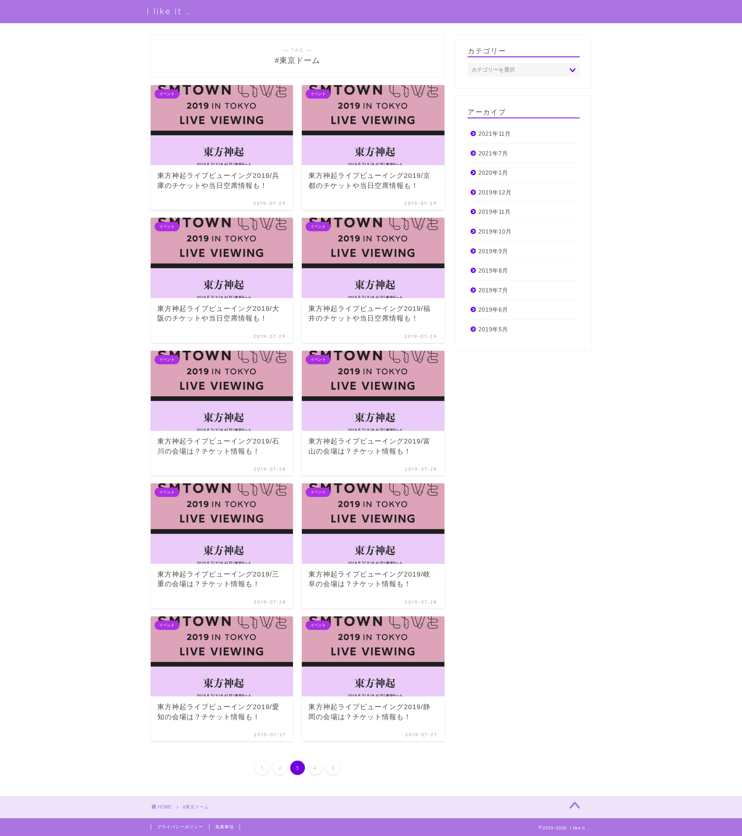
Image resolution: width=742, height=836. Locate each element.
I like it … (169, 11)
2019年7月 (493, 290)
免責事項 (224, 826)
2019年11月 (494, 211)
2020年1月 (493, 172)
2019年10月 (495, 231)
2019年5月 (493, 329)
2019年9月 (493, 251)
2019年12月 (495, 192)
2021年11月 (494, 133)
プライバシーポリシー (180, 826)
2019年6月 (493, 309)
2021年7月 (493, 153)
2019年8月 (493, 270)
